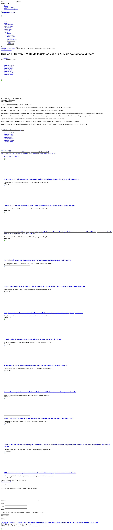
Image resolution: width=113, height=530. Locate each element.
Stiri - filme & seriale (9, 48)
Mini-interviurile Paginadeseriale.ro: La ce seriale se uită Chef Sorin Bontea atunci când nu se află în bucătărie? (41, 179)
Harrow (8, 130)
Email (3, 506)
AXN (4, 130)
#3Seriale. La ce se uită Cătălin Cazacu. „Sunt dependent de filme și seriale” (25, 152)
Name (3, 503)
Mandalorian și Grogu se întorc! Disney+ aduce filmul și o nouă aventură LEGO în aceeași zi (35, 365)
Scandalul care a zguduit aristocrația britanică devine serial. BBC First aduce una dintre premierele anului (40, 392)
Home (2, 48)
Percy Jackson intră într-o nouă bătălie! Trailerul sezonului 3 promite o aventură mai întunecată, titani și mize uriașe (43, 313)
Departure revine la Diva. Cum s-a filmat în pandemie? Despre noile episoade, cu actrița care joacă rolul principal (49, 522)
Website (3, 509)
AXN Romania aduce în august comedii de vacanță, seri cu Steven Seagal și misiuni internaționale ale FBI (40, 473)
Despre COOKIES (9, 7)
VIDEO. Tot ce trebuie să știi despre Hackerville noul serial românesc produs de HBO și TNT (28, 153)
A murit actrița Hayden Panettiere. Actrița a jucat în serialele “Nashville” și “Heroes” (32, 339)
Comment (4, 500)
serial (23, 130)
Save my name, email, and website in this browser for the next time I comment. (23, 512)
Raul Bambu (6, 58)
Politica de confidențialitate (11, 9)
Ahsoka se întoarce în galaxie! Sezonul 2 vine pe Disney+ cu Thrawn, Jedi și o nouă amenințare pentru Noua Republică (44, 286)
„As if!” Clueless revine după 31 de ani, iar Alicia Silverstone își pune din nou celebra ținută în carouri (38, 418)
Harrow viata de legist (16, 130)
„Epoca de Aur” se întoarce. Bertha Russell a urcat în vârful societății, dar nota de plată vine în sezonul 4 (39, 205)
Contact (6, 6)
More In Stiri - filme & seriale (11, 156)
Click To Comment (6, 481)
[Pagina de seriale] (8, 12)
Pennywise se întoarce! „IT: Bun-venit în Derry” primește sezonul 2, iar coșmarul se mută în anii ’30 (37, 260)
